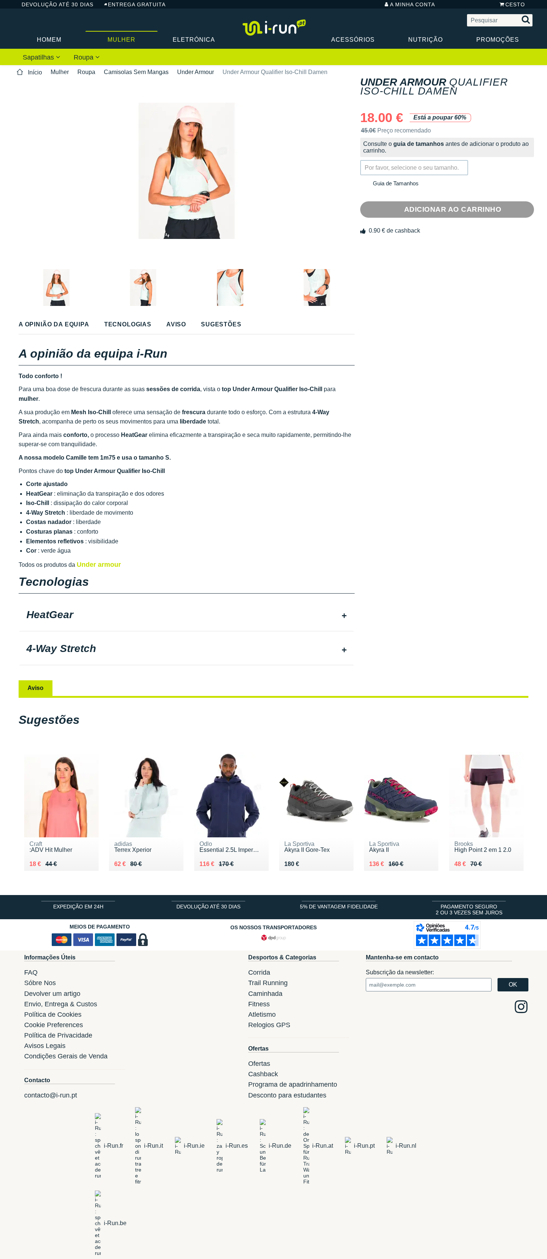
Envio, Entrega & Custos (60, 1004)
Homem (49, 39)
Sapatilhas (39, 57)
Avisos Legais (44, 1045)
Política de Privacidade (58, 1035)
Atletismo (262, 1014)
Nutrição (425, 39)
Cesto (515, 4)
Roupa (84, 57)
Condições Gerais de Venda (66, 1056)
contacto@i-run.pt (50, 1095)
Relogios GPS (269, 1025)
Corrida (259, 972)
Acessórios (353, 39)
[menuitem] (41, 57)
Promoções (497, 39)
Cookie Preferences (53, 1025)
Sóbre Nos (40, 983)
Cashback (263, 1074)
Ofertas (259, 1063)
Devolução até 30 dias (57, 4)
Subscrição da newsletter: (400, 972)
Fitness (259, 1004)
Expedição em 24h (78, 907)
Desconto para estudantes (287, 1095)
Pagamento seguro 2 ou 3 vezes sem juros (469, 910)
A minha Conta (412, 4)
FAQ (31, 972)
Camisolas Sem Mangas (136, 72)
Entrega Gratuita (137, 4)
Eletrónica (194, 39)
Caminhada (265, 993)
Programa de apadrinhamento (292, 1084)
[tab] (187, 616)
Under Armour (195, 72)
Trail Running (268, 983)
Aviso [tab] (36, 688)
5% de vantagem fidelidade (339, 907)
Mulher (121, 39)
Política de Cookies (52, 1014)
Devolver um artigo (52, 993)
